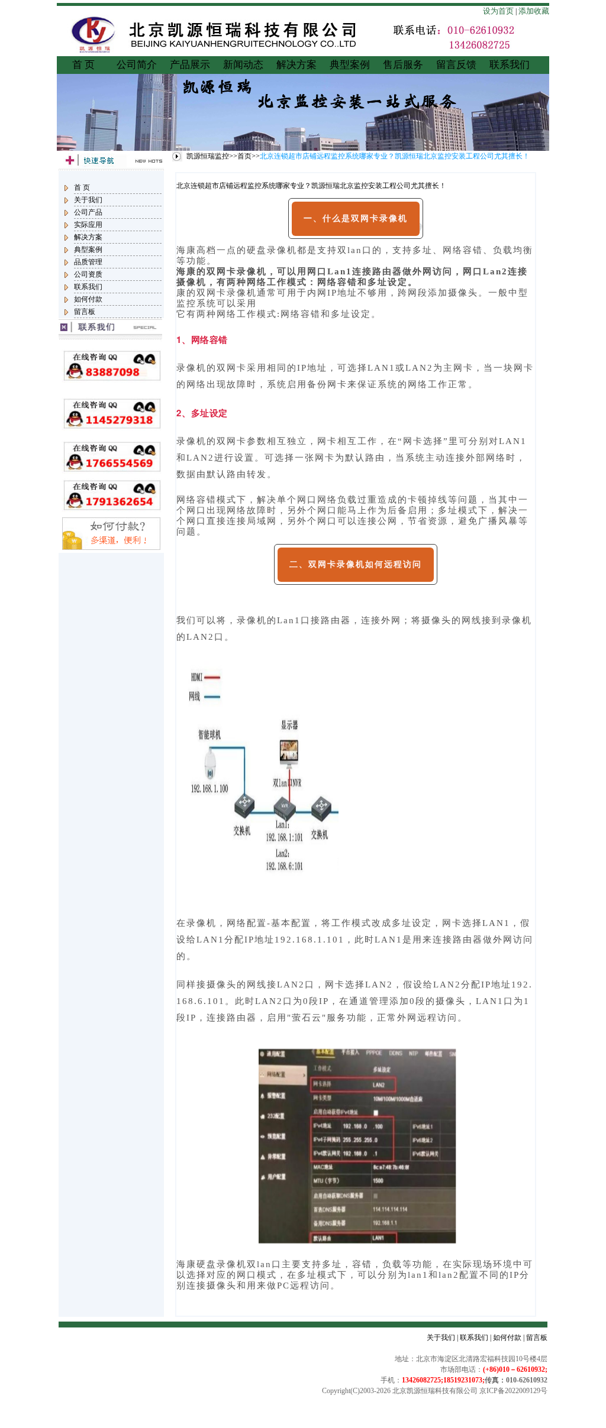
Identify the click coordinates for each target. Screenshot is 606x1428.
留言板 (84, 311)
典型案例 (350, 64)
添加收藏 (533, 11)
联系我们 (509, 64)
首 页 (83, 64)
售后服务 (403, 64)
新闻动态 (243, 64)
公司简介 (137, 64)
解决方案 (296, 64)
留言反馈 (456, 64)
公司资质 (88, 274)
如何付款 (88, 299)
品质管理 (88, 262)
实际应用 (88, 225)
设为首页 (498, 11)
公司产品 (88, 212)
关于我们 (88, 200)
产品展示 (190, 64)
